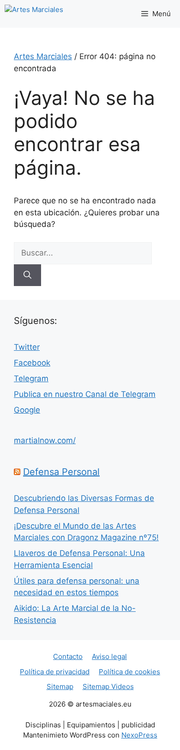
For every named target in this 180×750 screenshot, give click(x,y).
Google (27, 410)
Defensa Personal (61, 471)
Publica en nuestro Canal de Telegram (85, 394)
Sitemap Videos (108, 686)
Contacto (68, 656)
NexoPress (139, 735)
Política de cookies (129, 671)
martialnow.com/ (45, 440)
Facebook (32, 362)
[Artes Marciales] (34, 14)
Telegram (31, 378)
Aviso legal (109, 656)
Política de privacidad (55, 671)
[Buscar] (27, 275)
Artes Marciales (43, 56)
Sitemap (60, 686)
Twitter (27, 347)
